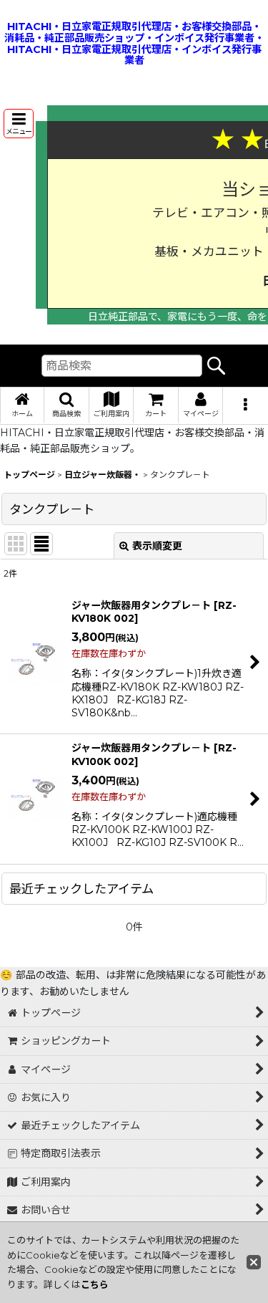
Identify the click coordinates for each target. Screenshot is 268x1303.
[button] (19, 123)
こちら (95, 1284)
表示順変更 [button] (157, 545)
